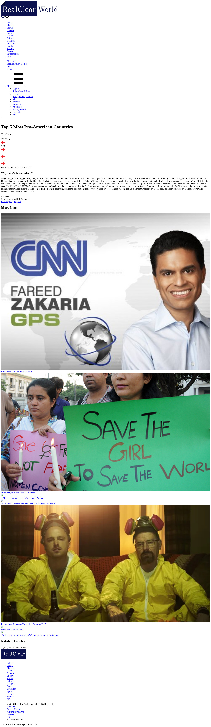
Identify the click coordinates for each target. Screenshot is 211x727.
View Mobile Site (15, 719)
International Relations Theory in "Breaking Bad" (23, 624)
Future (10, 686)
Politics (10, 28)
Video (9, 69)
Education (11, 43)
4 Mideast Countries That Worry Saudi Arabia (22, 498)
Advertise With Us (15, 712)
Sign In (16, 88)
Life (9, 56)
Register (17, 201)
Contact (16, 112)
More (9, 86)
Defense (10, 30)
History (10, 48)
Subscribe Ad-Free (21, 91)
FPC (9, 66)
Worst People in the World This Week (18, 492)
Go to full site (30, 724)
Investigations (13, 54)
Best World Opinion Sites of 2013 (16, 371)
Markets (10, 25)
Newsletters (18, 104)
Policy (10, 22)
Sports (10, 46)
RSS (15, 114)
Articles (16, 101)
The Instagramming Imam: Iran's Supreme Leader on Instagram (29, 635)
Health (10, 35)
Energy (10, 33)
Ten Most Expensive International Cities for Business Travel (28, 503)
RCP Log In (6, 201)
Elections (11, 61)
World (9, 670)
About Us (17, 107)
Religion (11, 41)
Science (10, 38)
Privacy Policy (19, 109)
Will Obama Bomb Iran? (12, 629)
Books (10, 51)
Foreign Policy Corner (17, 64)
